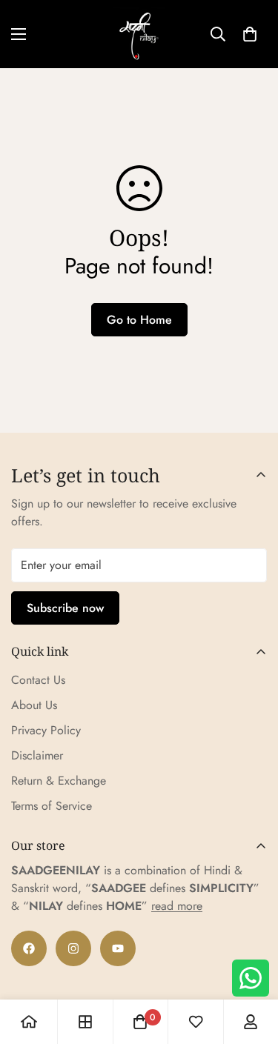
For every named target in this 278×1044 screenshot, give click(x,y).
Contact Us (38, 679)
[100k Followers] (73, 948)
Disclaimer (37, 755)
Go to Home (139, 319)
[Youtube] (118, 948)
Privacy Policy (46, 730)
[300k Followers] (29, 948)
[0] (250, 34)
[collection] (85, 1021)
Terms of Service (51, 805)
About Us (34, 705)
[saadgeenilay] (139, 34)
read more (176, 905)
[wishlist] (195, 1021)
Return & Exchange (58, 780)
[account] (250, 1021)
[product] (29, 1022)
